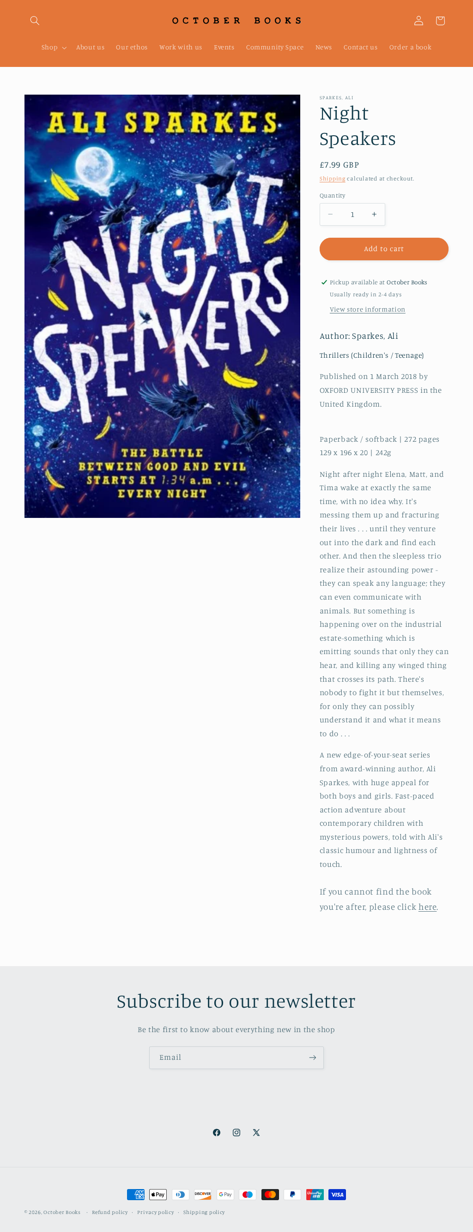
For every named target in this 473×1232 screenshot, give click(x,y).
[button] (35, 20)
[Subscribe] (312, 1057)
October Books (62, 1212)
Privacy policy (155, 1212)
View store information (368, 309)
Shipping (333, 178)
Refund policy (110, 1212)
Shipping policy (204, 1212)
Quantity (332, 195)
